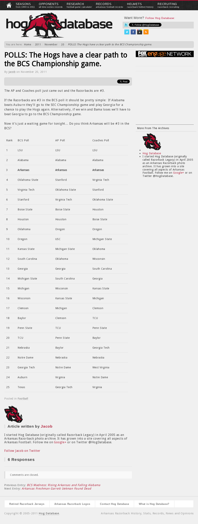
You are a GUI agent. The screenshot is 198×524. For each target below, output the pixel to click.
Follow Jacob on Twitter (22, 451)
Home (27, 44)
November (51, 44)
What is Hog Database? (154, 504)
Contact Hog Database (114, 504)
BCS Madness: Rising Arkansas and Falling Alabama (63, 485)
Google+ (60, 442)
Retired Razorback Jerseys (26, 504)
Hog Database (152, 153)
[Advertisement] (165, 100)
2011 (38, 44)
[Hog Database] (59, 25)
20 (62, 44)
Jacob (12, 71)
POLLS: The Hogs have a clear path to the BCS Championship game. (65, 59)
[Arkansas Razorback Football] (9, 7)
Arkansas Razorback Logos (72, 504)
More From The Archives (153, 128)
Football (23, 398)
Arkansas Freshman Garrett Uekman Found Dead (56, 488)
